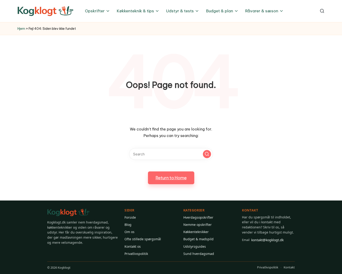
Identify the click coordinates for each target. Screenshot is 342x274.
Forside (130, 217)
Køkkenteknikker (196, 232)
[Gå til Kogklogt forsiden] (68, 212)
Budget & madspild (198, 239)
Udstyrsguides (194, 246)
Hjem (21, 29)
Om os (129, 232)
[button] (207, 154)
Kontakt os (132, 246)
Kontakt (289, 267)
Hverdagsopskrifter (198, 217)
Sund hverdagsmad (198, 253)
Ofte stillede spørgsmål (142, 239)
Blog (127, 224)
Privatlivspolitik (136, 253)
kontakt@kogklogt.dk (263, 240)
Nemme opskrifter (197, 224)
